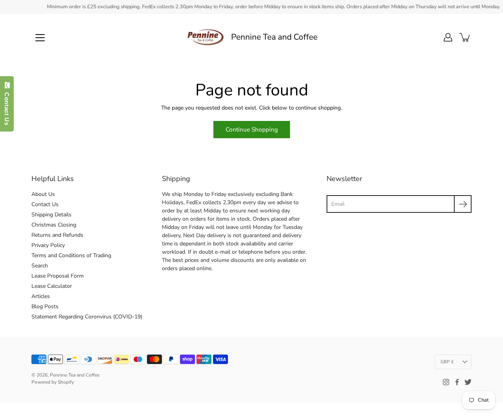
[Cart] (465, 37)
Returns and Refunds (57, 235)
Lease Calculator (51, 286)
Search (39, 265)
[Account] (448, 37)
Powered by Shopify (52, 382)
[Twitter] (468, 382)
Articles (40, 296)
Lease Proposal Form (57, 276)
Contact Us (45, 204)
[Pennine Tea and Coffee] (205, 37)
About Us (43, 194)
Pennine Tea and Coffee (274, 37)
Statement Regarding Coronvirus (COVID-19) (86, 316)
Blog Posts (45, 306)
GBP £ (447, 362)
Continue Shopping (252, 129)
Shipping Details (51, 214)
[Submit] (463, 204)
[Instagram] (446, 382)
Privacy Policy (48, 245)
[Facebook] (457, 382)
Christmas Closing (53, 225)
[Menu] (40, 37)
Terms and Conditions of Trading (71, 255)
